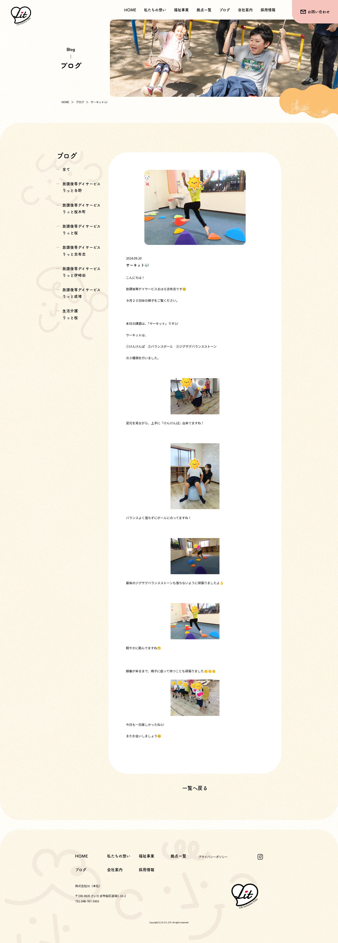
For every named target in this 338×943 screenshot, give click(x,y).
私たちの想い (155, 10)
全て (66, 169)
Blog (71, 49)
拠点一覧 (204, 10)
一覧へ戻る (195, 788)
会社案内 (245, 10)
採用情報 (268, 10)
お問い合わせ (318, 12)
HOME (130, 10)
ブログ (224, 10)
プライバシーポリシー (213, 857)
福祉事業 (146, 856)
